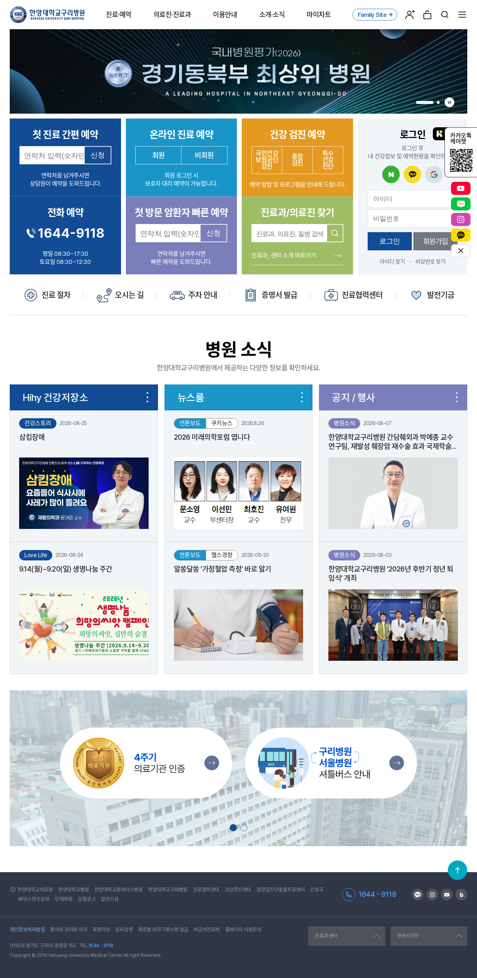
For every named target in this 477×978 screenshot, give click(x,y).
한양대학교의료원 (35, 890)
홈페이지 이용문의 (243, 930)
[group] (238, 71)
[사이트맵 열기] (462, 14)
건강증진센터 (238, 890)
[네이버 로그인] (391, 174)
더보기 (147, 397)
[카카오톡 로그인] (412, 174)
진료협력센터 (206, 890)
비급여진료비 (207, 930)
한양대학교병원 (73, 890)
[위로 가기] (457, 870)
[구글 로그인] (434, 174)
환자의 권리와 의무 (68, 930)
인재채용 (63, 899)
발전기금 (109, 899)
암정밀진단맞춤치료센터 (281, 890)
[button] (425, 102)
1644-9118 (71, 233)
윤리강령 (124, 930)
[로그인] (427, 14)
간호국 (317, 890)
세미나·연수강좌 (33, 899)
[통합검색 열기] (445, 14)
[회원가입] (410, 14)
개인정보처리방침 (27, 930)
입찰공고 (86, 899)
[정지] (449, 102)
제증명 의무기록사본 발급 (163, 930)
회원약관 (101, 930)
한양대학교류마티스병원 (118, 890)
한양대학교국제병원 (168, 890)
